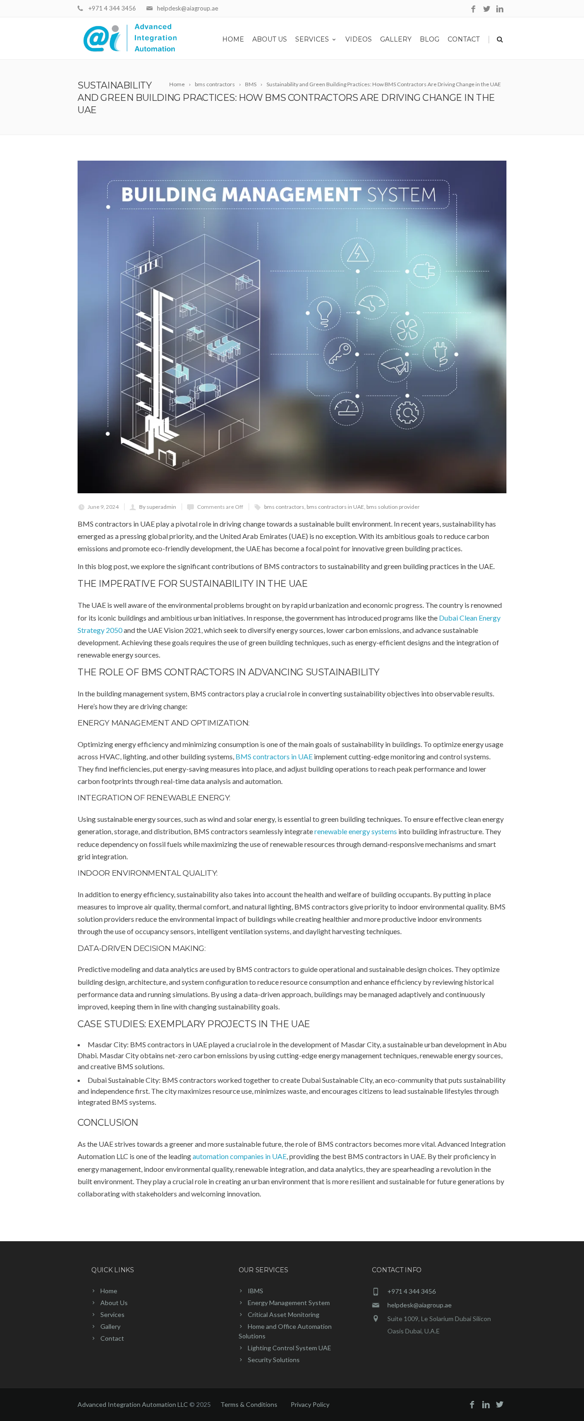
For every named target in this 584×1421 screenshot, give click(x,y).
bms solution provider (393, 506)
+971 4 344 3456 (112, 8)
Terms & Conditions (248, 1404)
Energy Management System (289, 1302)
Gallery (396, 39)
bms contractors (284, 506)
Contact (464, 39)
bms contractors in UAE (335, 506)
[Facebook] (473, 9)
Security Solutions (274, 1360)
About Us (269, 39)
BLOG (429, 39)
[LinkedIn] (499, 9)
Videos (358, 39)
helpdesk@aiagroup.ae (187, 8)
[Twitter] (486, 9)
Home (233, 39)
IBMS (255, 1291)
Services (312, 39)
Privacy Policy (310, 1404)
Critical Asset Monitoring (283, 1314)
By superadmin (157, 506)
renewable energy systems (355, 831)
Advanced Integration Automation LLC (133, 1404)
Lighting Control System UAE (289, 1348)
